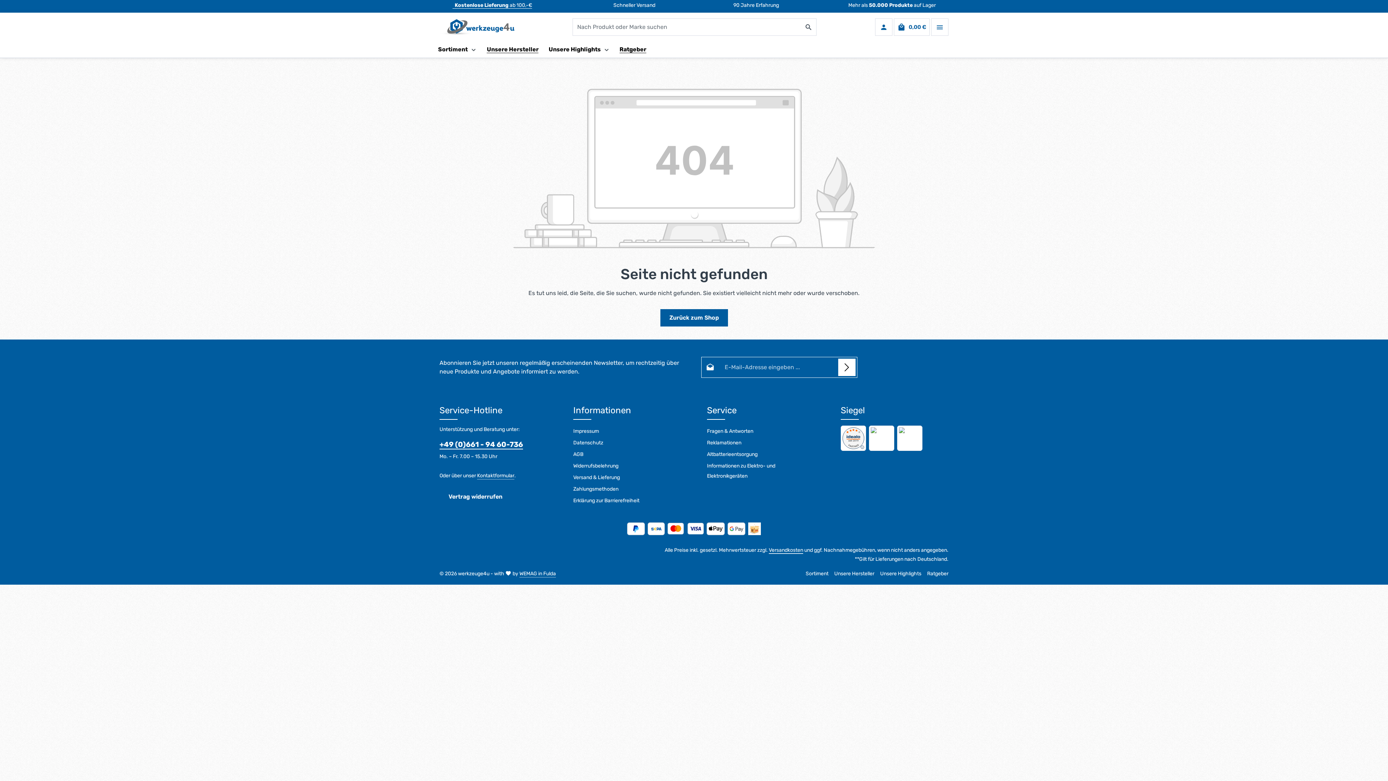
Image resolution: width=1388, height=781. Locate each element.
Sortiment (817, 574)
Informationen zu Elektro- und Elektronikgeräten (741, 471)
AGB (578, 454)
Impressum (586, 431)
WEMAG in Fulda (537, 574)
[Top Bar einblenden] (939, 27)
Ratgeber (937, 574)
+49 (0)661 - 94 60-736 (481, 444)
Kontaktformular (495, 476)
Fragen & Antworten (730, 431)
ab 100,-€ (493, 5)
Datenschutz (588, 443)
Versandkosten (786, 550)
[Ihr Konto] (883, 27)
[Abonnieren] (847, 367)
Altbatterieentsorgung (732, 454)
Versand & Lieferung (596, 477)
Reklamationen (724, 443)
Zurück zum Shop (694, 317)
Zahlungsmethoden (595, 489)
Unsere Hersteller (854, 574)
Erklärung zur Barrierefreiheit (606, 501)
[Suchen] (809, 27)
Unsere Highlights (900, 574)
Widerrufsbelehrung (595, 466)
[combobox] (687, 27)
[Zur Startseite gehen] (477, 27)
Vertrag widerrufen (475, 496)
